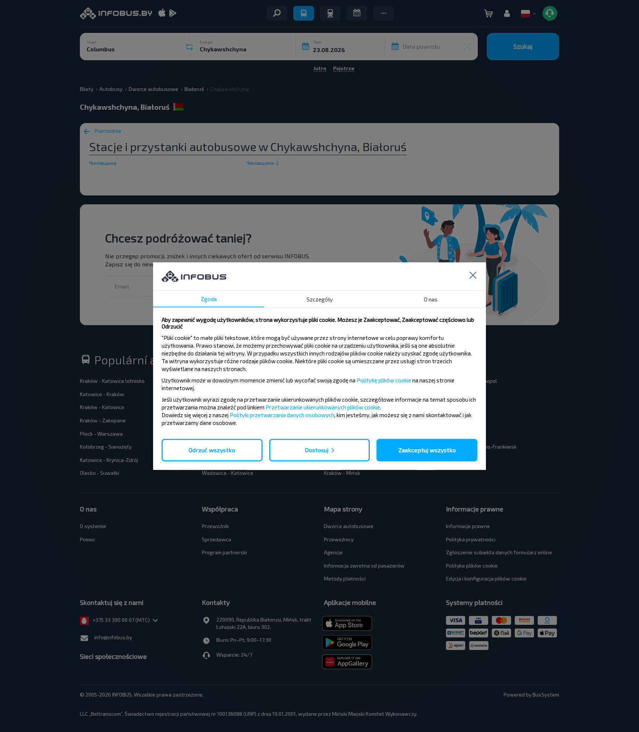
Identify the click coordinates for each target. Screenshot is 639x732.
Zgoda (209, 299)
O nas (430, 299)
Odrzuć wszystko (212, 449)
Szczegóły (320, 299)
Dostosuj (316, 449)
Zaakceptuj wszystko (427, 449)
